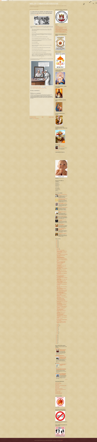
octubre (57, 324)
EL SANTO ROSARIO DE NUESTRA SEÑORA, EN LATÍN (62, 203)
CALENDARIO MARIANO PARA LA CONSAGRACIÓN (61, 30)
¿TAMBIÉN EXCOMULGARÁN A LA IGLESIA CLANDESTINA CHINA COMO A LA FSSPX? (62, 350)
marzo (57, 331)
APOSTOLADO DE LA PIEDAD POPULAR (61, 373)
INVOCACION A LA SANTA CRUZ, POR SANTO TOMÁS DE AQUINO (62, 199)
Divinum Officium (57, 384)
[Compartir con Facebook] (44, 87)
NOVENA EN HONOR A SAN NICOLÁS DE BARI (62, 254)
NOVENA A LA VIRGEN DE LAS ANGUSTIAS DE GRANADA (62, 374)
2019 (56, 247)
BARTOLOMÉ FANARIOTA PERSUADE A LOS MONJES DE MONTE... (62, 251)
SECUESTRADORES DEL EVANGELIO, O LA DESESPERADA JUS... (62, 303)
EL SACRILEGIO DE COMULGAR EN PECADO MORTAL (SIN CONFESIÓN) (62, 365)
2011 (56, 342)
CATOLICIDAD (57, 363)
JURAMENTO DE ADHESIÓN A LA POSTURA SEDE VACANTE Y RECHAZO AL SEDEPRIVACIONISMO (61, 29)
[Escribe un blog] (43, 87)
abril (57, 330)
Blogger (62, 440)
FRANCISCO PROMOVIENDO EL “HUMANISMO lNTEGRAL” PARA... (61, 257)
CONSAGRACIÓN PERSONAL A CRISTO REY (62, 306)
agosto (57, 326)
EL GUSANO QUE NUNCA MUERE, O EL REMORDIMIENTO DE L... (61, 267)
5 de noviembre (39, 26)
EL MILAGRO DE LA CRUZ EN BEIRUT (61, 300)
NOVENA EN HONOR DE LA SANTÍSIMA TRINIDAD (61, 224)
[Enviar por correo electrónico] (42, 87)
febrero (57, 332)
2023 (56, 243)
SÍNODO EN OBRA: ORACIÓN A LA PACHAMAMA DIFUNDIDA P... (61, 314)
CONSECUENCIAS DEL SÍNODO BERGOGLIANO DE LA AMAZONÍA (61, 299)
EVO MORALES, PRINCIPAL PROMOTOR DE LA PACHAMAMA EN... (62, 282)
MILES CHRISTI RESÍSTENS (44, 3)
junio (57, 328)
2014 (56, 339)
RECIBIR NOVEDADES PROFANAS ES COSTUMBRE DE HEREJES (61, 276)
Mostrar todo (66, 379)
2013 (56, 340)
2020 (56, 246)
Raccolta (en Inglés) (57, 386)
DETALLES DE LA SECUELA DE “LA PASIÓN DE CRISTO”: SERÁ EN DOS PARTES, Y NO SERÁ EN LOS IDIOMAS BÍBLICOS (62, 358)
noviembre (58, 249)
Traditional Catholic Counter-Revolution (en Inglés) (60, 385)
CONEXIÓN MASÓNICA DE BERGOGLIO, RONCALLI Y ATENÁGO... (61, 281)
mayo (57, 329)
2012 (56, 341)
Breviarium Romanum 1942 (58, 383)
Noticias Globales (57, 387)
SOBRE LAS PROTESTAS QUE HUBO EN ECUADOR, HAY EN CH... (61, 288)
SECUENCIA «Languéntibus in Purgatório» (61, 321)
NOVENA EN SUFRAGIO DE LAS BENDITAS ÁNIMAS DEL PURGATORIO (62, 229)
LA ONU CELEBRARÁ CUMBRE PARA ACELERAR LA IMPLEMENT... (61, 292)
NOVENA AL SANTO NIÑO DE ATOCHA (62, 207)
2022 (56, 244)
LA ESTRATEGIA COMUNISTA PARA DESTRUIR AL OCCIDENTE (61, 262)
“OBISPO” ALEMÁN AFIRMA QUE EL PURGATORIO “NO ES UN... (61, 309)
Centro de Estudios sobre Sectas (59, 388)
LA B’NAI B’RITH (58, 285)
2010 (56, 343)
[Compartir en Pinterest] (45, 87)
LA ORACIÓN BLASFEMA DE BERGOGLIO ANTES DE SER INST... (61, 304)
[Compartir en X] (43, 87)
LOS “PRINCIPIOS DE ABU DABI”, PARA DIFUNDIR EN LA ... (61, 265)
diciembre (58, 248)
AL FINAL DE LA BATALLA (60, 318)
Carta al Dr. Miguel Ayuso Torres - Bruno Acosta (61, 369)
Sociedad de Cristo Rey (58, 382)
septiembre (58, 325)
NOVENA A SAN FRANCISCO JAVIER (61, 261)
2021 (56, 245)
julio (57, 327)
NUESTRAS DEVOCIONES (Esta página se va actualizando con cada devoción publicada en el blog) (61, 31)
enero (57, 333)
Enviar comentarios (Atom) (36, 118)
